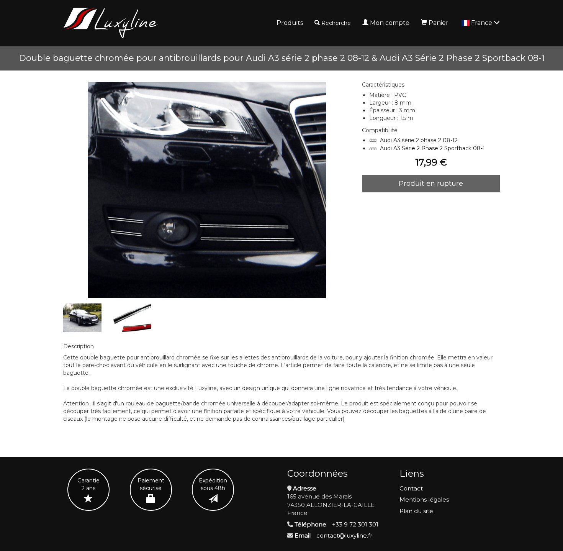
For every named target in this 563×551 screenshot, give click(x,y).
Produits (290, 22)
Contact (411, 488)
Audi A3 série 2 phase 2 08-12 (419, 140)
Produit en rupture (431, 183)
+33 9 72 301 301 (355, 524)
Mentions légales (424, 499)
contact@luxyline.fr (344, 535)
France (482, 22)
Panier (438, 22)
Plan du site (416, 511)
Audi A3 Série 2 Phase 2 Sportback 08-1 (432, 148)
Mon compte (389, 22)
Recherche (336, 23)
